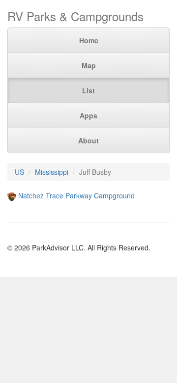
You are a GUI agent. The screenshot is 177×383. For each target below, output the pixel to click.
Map (89, 65)
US (19, 172)
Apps (88, 115)
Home (88, 40)
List (88, 90)
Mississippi (51, 172)
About (88, 140)
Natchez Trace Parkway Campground (76, 195)
